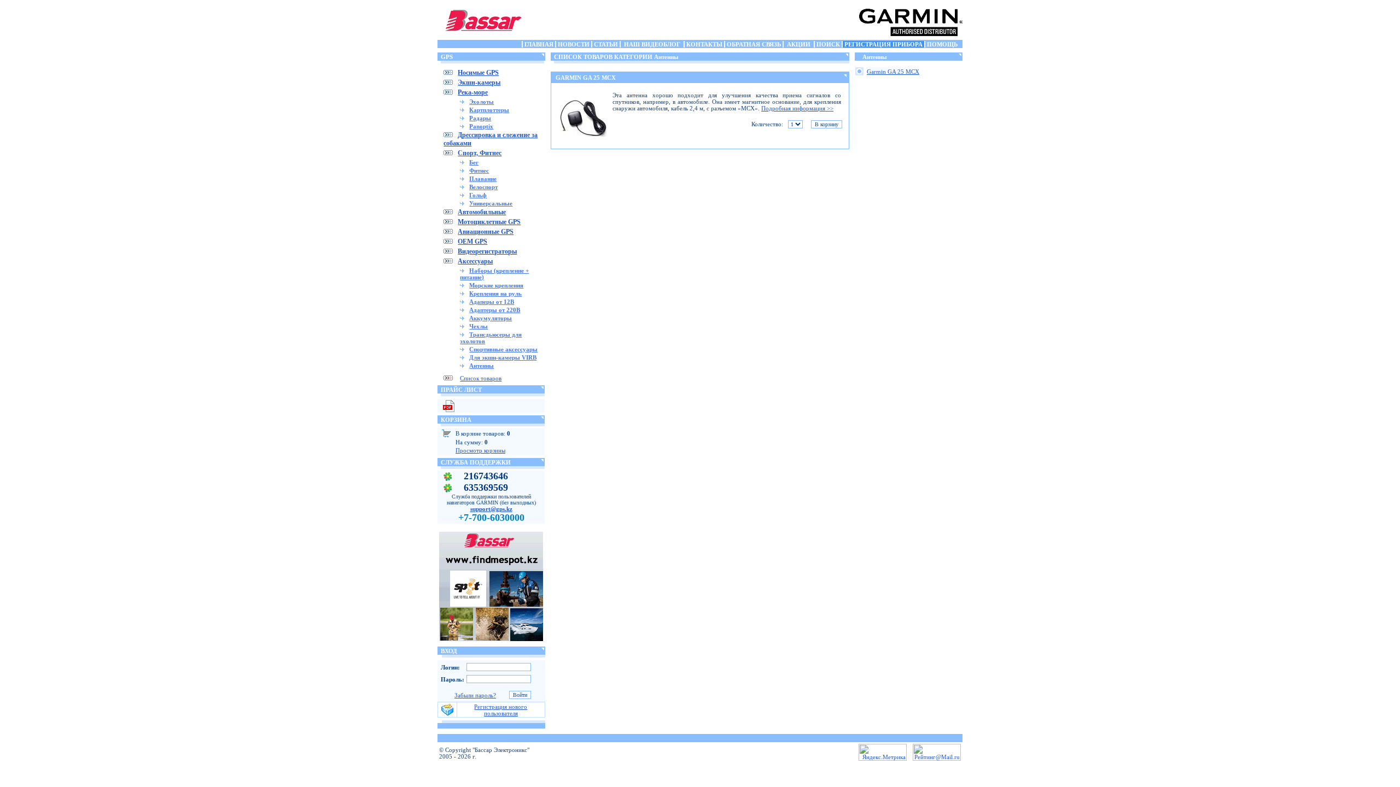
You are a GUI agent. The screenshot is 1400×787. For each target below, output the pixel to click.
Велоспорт (483, 187)
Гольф (478, 195)
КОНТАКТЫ (704, 44)
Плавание (483, 178)
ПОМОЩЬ (942, 44)
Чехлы (478, 326)
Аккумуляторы (490, 318)
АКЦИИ (798, 44)
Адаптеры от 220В (494, 310)
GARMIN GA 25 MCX (586, 77)
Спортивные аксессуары (503, 349)
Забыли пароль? (475, 695)
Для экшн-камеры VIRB (502, 357)
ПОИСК (828, 44)
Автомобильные (482, 212)
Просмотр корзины (480, 450)
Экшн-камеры (479, 82)
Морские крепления (496, 285)
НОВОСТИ (574, 44)
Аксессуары (475, 261)
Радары (480, 118)
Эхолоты (481, 101)
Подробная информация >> (797, 108)
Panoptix (481, 126)
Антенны (481, 365)
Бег (474, 162)
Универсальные (490, 203)
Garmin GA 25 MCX (893, 71)
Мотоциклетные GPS (489, 222)
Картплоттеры (489, 110)
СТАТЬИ (606, 44)
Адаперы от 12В (491, 301)
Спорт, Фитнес (479, 153)
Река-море (473, 92)
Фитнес (479, 170)
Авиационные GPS (486, 232)
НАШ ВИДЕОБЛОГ (652, 44)
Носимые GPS (478, 73)
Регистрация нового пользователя (500, 709)
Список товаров (480, 378)
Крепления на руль (495, 293)
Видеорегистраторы (487, 251)
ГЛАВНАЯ (538, 44)
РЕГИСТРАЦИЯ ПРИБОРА (883, 44)
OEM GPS (472, 241)
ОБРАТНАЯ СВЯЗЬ (754, 44)
